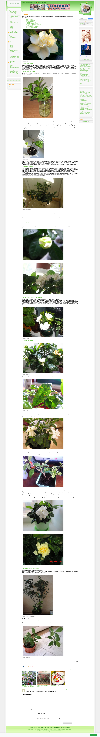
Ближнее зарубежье (13, 58)
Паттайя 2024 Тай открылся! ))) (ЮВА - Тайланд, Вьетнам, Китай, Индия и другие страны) (86, 69)
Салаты (11, 20)
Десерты (11, 28)
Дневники (39, 2)
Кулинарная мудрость (14, 31)
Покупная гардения (30, 21)
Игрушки (11, 47)
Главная (24, 2)
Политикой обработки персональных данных (79, 734)
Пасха (11, 66)
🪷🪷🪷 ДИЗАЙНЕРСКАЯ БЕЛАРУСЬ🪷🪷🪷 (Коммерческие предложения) (86, 99)
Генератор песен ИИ (14, 73)
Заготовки (11, 29)
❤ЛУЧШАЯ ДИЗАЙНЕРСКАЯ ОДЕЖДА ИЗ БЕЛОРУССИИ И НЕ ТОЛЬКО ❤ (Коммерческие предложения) (85, 104)
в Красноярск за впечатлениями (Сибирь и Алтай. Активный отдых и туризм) (86, 77)
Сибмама (28, 2)
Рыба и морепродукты (14, 23)
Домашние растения (13, 33)
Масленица (12, 70)
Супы (11, 21)
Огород (11, 36)
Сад (10, 40)
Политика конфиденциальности (50, 731)
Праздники (11, 63)
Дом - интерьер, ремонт (14, 10)
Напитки (11, 27)
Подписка (35, 2)
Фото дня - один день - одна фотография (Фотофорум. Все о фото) (85, 83)
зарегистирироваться (67, 720)
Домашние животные (13, 32)
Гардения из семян (30, 19)
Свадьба (11, 65)
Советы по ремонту (13, 12)
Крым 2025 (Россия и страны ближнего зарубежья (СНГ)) (84, 79)
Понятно (93, 734)
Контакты (44, 2)
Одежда (11, 45)
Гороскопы (47, 727)
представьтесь (86, 23)
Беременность (57, 727)
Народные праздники (14, 71)
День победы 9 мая (13, 72)
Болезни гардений (29, 25)
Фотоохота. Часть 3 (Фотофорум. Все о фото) (85, 66)
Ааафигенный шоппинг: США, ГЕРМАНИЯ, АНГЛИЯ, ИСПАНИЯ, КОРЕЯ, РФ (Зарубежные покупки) (85, 114)
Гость (27, 689)
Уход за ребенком (66, 727)
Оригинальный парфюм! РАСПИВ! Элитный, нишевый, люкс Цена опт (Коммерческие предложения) (85, 112)
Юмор (10, 62)
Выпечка (11, 26)
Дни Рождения (12, 68)
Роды (62, 727)
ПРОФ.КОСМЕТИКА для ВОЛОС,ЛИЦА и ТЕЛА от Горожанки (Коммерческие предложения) (86, 109)
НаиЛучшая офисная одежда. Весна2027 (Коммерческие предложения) (84, 107)
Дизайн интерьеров (13, 11)
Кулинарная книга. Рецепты (14, 15)
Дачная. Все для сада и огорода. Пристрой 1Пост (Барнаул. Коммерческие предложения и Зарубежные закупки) (85, 93)
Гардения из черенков (30, 20)
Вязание (11, 46)
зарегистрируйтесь (83, 24)
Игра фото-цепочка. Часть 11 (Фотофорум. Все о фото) (84, 75)
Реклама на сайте (86, 59)
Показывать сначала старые (72, 689)
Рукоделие (11, 42)
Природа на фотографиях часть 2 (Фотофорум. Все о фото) (85, 71)
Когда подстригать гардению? (32, 27)
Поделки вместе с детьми (14, 44)
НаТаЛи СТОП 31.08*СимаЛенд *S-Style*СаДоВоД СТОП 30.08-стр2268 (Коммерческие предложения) (86, 96)
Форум (31, 2)
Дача (10, 35)
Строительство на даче (14, 38)
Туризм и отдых (12, 48)
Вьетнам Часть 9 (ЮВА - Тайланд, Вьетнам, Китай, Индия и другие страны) (85, 73)
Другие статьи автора (73, 669)
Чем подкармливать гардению (32, 23)
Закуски (11, 18)
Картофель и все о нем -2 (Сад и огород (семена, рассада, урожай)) (85, 81)
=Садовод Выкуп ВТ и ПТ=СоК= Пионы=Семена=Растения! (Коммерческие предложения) (85, 101)
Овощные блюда (13, 25)
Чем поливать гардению (31, 22)
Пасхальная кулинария (14, 67)
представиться (58, 720)
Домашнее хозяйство (13, 13)
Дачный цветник (13, 37)
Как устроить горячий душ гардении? (33, 24)
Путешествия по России (14, 57)
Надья (76, 662)
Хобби (10, 41)
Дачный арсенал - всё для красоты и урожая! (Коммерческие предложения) (86, 91)
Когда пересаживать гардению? (32, 26)
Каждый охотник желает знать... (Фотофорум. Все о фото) (85, 65)
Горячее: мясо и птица (14, 22)
